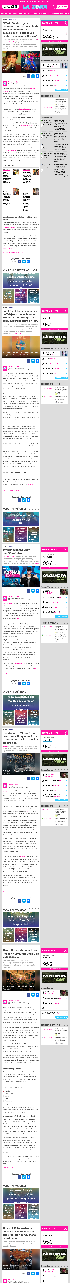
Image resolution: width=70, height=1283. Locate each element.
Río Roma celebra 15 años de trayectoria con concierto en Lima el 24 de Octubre (61, 390)
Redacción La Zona (13, 82)
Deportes (27, 13)
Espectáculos (6, 13)
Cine (20, 13)
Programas (55, 13)
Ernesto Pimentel (9, 42)
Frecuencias (64, 13)
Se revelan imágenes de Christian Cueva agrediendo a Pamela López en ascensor (61, 147)
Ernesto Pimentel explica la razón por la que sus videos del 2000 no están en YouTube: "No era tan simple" (7, 178)
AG (22, 252)
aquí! (37, 563)
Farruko (5, 746)
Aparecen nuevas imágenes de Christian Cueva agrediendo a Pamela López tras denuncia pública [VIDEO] (60, 157)
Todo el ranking (61, 90)
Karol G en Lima (14, 490)
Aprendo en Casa (24, 1)
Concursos (45, 13)
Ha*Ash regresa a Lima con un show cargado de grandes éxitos (60, 101)
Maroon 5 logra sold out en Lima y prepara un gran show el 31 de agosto (61, 109)
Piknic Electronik (8, 1167)
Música (14, 13)
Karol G (5, 490)
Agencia (5, 252)
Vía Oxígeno (60, 113)
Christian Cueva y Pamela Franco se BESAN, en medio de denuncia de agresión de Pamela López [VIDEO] (60, 137)
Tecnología (36, 13)
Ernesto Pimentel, (26, 125)
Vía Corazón (60, 104)
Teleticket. (18, 333)
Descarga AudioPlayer (35, 1)
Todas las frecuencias (54, 41)
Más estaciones (46, 1)
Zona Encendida (9, 556)
